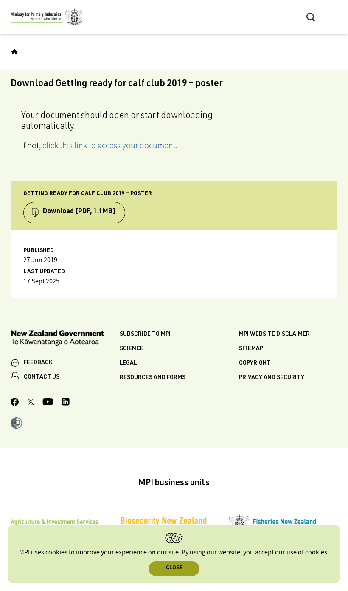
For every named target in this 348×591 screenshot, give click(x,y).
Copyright (254, 363)
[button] (16, 424)
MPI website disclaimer (274, 334)
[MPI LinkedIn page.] (66, 403)
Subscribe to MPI (145, 334)
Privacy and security (271, 378)
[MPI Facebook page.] (15, 403)
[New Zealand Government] (65, 339)
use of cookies (306, 552)
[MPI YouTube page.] (47, 403)
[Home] (14, 52)
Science (131, 349)
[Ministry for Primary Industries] (47, 18)
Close (174, 568)
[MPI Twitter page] (31, 403)
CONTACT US (41, 377)
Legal (128, 363)
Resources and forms (152, 378)
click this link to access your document (109, 145)
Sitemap (251, 349)
